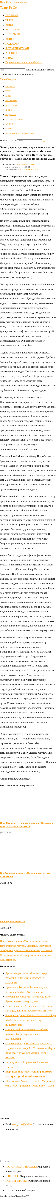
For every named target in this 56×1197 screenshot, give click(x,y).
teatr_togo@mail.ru (22, 1124)
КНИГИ (9, 110)
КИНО (8, 96)
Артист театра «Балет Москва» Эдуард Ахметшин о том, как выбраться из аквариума (26, 978)
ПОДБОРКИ (10, 115)
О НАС (8, 129)
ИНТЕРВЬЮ (11, 105)
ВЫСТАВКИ (11, 101)
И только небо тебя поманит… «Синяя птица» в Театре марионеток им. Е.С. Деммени (26, 1034)
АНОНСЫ (10, 124)
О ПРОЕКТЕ (12, 1176)
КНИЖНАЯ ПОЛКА (29, 170)
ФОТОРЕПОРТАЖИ (14, 119)
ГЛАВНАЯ (10, 86)
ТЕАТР (8, 91)
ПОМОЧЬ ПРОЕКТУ (17, 1180)
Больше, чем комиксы (12, 921)
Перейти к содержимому (13, 2)
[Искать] (44, 141)
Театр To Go (8, 7)
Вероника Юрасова (26, 164)
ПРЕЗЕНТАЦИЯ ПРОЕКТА (21, 1166)
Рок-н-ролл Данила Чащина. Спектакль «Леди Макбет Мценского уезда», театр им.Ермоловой (30, 1020)
